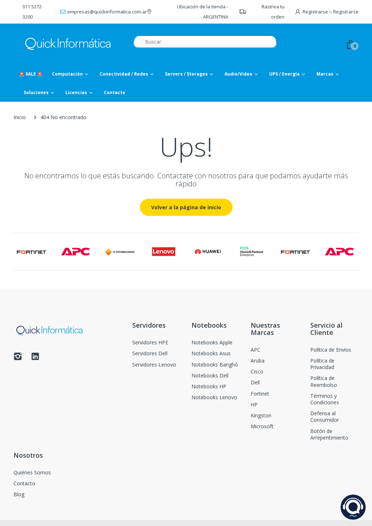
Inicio (19, 117)
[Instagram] (17, 358)
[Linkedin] (35, 358)
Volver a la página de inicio (186, 207)
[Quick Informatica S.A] (67, 44)
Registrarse (315, 11)
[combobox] (205, 41)
